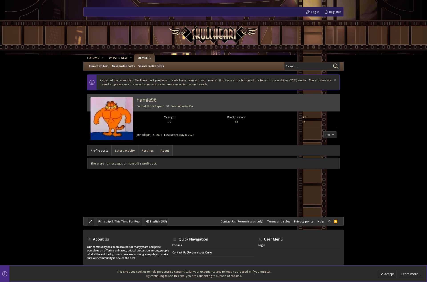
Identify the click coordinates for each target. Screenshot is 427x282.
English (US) (158, 221)
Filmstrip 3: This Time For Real (119, 221)
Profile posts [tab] (99, 150)
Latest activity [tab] (125, 150)
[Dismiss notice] (334, 80)
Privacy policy (304, 221)
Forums (177, 245)
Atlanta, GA (185, 106)
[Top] (329, 221)
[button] (102, 58)
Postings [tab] (148, 150)
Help (320, 221)
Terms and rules (278, 221)
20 (169, 121)
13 (303, 121)
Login (261, 245)
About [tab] (165, 150)
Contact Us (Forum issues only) (242, 221)
